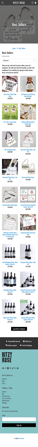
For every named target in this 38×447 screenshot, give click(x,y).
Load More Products (19, 329)
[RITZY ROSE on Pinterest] (10, 368)
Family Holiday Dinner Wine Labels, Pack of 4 (10, 263)
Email (4, 415)
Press (3, 383)
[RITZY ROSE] (7, 358)
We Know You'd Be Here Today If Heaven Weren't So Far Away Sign (10, 234)
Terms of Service (6, 398)
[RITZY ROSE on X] (15, 368)
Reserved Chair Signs (28, 177)
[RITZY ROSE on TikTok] (13, 368)
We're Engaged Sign (10, 149)
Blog (3, 381)
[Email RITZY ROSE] (3, 368)
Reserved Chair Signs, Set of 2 (28, 150)
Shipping (4, 403)
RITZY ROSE (21, 438)
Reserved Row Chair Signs (10, 205)
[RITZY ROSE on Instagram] (8, 368)
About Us (4, 379)
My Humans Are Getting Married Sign (28, 95)
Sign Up (19, 425)
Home (14, 48)
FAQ (3, 394)
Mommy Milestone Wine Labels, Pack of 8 (28, 318)
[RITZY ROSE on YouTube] (18, 368)
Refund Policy (5, 400)
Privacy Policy (6, 396)
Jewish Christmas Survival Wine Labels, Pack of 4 (28, 291)
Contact (4, 391)
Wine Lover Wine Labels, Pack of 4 (10, 318)
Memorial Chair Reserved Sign (28, 233)
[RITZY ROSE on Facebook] (5, 368)
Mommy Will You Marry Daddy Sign (28, 123)
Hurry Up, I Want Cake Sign (10, 95)
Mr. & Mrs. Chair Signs (10, 122)
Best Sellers (22, 48)
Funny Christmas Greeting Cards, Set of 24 (28, 206)
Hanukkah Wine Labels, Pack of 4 (9, 291)
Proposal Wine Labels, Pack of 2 (28, 263)
